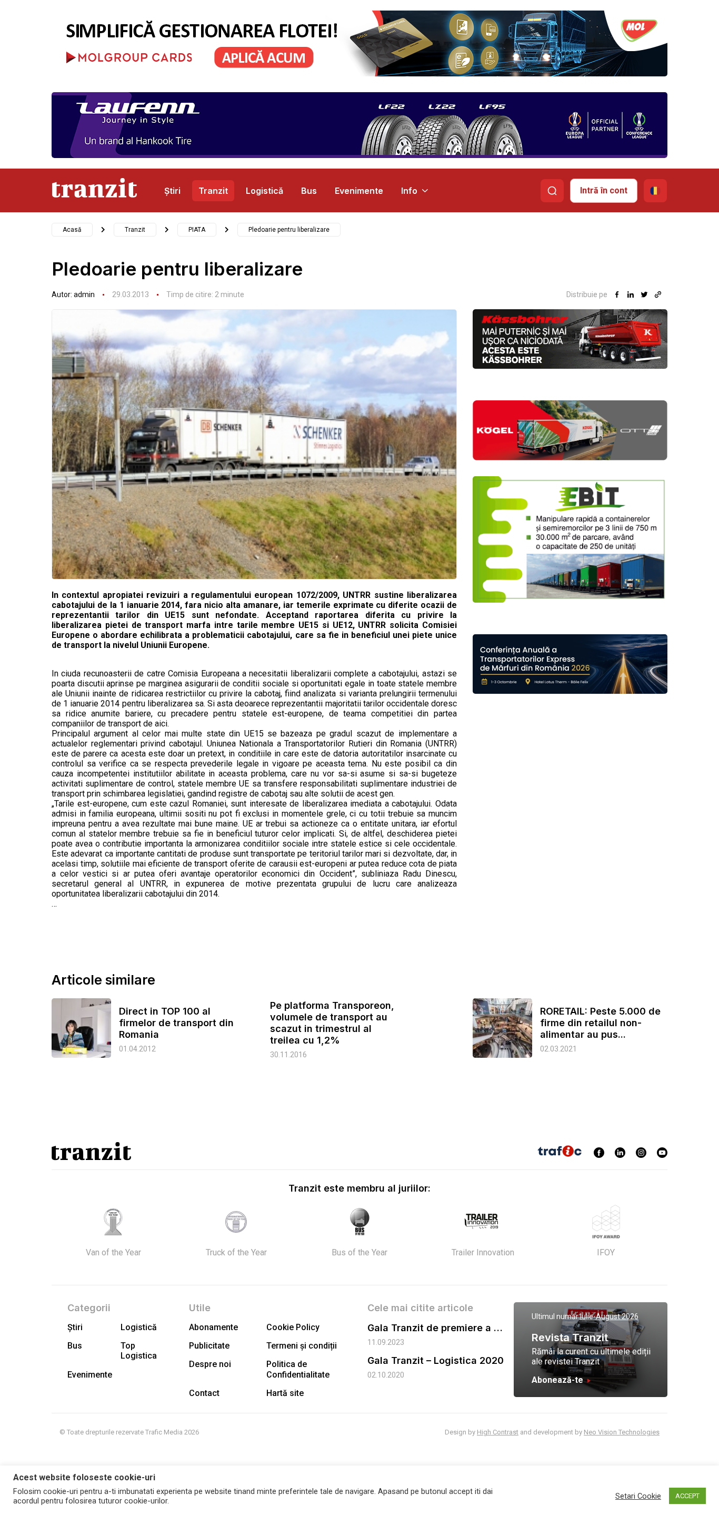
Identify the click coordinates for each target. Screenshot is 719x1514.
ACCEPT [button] (687, 1496)
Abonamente (213, 1327)
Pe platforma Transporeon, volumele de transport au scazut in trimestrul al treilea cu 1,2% (332, 1023)
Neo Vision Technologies (622, 1432)
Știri (172, 190)
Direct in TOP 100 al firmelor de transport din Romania (176, 1023)
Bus (309, 190)
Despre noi (210, 1364)
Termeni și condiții (301, 1346)
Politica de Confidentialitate (297, 1369)
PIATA (196, 229)
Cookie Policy (292, 1327)
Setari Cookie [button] (638, 1496)
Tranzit (213, 190)
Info (409, 190)
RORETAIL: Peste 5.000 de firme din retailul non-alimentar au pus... (600, 1023)
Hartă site (285, 1393)
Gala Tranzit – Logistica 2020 (435, 1360)
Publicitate (209, 1346)
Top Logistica (139, 1351)
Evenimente (359, 190)
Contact (204, 1393)
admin (84, 294)
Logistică (264, 190)
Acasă (72, 229)
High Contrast (497, 1432)
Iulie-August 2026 (609, 1316)
